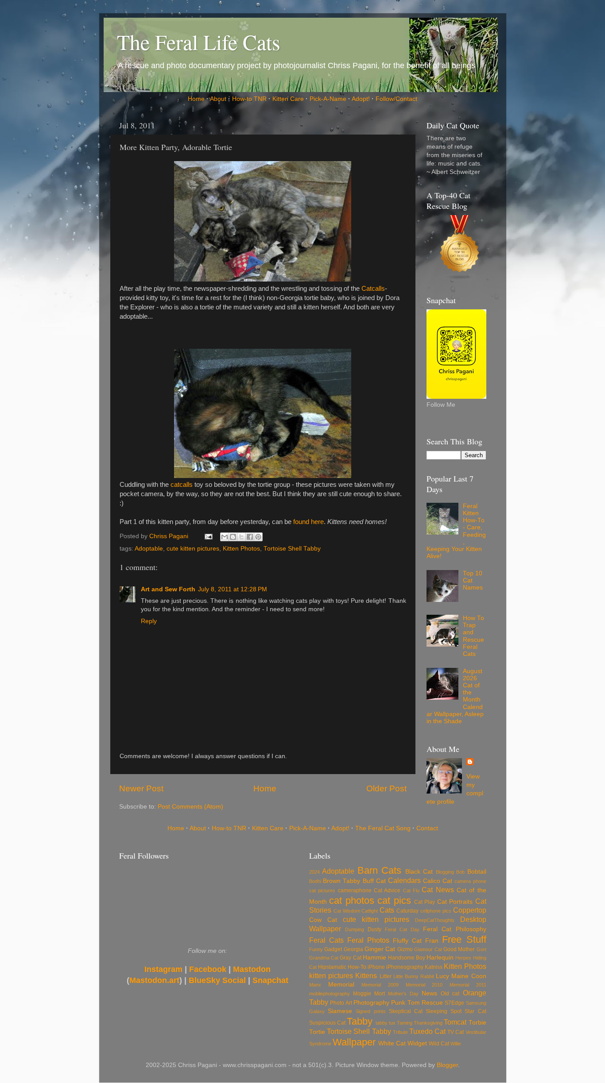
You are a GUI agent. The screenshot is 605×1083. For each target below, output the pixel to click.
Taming (404, 1022)
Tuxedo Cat (427, 1031)
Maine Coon (468, 976)
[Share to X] (241, 536)
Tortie (317, 1032)
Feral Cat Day (402, 929)
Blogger (447, 1065)
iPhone (376, 967)
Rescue (432, 1002)
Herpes (463, 957)
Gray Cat (350, 958)
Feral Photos (368, 940)
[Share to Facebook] (249, 536)
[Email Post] (208, 536)
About (218, 99)
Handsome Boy (406, 958)
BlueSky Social (217, 980)
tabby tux (386, 1022)
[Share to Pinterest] (258, 536)
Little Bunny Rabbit (413, 976)
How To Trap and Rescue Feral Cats (473, 636)
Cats (387, 910)
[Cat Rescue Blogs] (460, 246)
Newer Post (141, 788)
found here (308, 521)
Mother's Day (403, 993)
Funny (316, 949)
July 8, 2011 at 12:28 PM (232, 589)
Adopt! (361, 99)
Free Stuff (464, 939)
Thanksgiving (428, 1022)
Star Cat (475, 1011)
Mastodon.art (154, 980)
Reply (149, 621)
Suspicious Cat (327, 1023)
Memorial (341, 984)
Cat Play (424, 902)
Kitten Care (288, 99)
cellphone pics (435, 910)
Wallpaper (354, 1042)
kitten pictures (331, 975)
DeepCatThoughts (434, 920)
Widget (417, 1043)
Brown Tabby (341, 881)
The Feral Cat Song (383, 828)
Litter (386, 976)
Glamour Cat (428, 949)
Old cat (450, 994)
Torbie (477, 1022)
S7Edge (454, 1003)
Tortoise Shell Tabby (292, 548)
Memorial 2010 (424, 984)
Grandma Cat (323, 957)
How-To (357, 967)
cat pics (394, 900)
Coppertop (469, 910)
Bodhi (315, 881)
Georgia (353, 949)
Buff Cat (374, 881)
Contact (427, 828)
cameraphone (355, 890)
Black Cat (419, 871)
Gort (481, 949)
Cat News (438, 890)
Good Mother (459, 949)
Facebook (207, 969)
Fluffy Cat (407, 940)
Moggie (362, 994)
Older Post (386, 788)
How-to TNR (249, 99)
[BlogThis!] (233, 536)
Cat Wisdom (347, 910)
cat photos (351, 900)
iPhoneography (404, 967)
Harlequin (440, 957)
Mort (379, 994)
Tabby (359, 1021)
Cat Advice (387, 890)
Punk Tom (405, 1002)
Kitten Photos (241, 548)
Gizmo (405, 949)
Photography (371, 1002)
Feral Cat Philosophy (454, 929)
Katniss (433, 967)
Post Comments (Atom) (190, 806)
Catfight (369, 910)
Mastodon (252, 969)
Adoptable (149, 548)
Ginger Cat (380, 949)
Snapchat (270, 980)
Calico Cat (437, 881)
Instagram (163, 969)
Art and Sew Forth (168, 589)
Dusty (374, 929)
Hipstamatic (332, 967)
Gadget (333, 949)
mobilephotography (329, 993)
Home (196, 99)
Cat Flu (411, 890)
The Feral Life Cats (198, 41)
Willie (455, 1043)
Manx (315, 984)
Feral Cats (326, 940)
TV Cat (455, 1032)
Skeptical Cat (406, 1011)
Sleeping (436, 1011)
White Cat (392, 1043)
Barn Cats (379, 870)
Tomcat (455, 1022)
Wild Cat (439, 1044)
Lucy (442, 976)
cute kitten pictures (193, 548)
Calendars (404, 880)
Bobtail (476, 871)
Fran (431, 940)
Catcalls (373, 288)
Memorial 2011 (468, 984)
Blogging (445, 872)
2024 (314, 872)
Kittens (366, 975)
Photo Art (341, 1003)
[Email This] (224, 536)
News (429, 993)
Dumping (354, 929)
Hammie (374, 957)
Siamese (340, 1011)
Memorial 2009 (380, 984)
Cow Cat (323, 920)
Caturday (407, 911)
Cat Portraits (455, 901)
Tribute (400, 1032)
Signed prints (370, 1011)
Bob (460, 872)
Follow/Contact (396, 99)
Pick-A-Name (328, 99)
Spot (456, 1011)
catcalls (182, 484)
